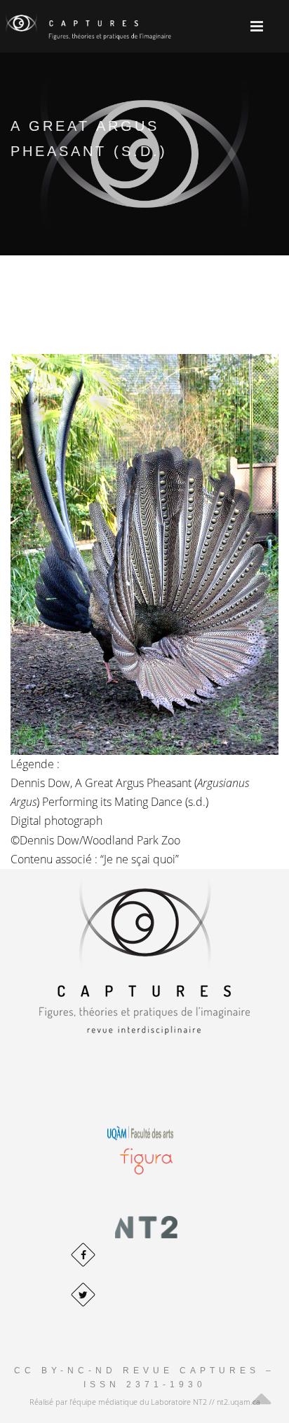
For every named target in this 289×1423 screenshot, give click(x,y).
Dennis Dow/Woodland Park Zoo (100, 840)
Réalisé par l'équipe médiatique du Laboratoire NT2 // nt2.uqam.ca (144, 1401)
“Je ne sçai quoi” (139, 859)
